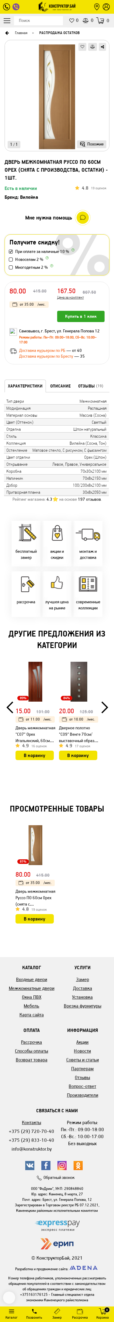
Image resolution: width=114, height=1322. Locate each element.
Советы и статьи (82, 1060)
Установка (82, 997)
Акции (82, 1042)
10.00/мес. (82, 719)
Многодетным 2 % (31, 267)
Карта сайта (31, 1015)
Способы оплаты (31, 1051)
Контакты (31, 1122)
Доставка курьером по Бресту (46, 356)
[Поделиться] (102, 47)
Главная (21, 32)
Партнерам (82, 1068)
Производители (82, 1095)
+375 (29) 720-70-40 (31, 1131)
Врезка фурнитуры (82, 1006)
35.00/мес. (33, 304)
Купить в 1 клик (81, 316)
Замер (82, 979)
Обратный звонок (58, 1177)
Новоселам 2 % (29, 259)
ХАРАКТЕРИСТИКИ (25, 386)
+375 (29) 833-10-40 (31, 1140)
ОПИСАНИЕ (60, 386)
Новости (82, 1051)
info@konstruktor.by (32, 1149)
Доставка (82, 988)
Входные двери (31, 979)
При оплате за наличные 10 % (42, 251)
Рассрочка (31, 1042)
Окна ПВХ (31, 997)
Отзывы (82, 1077)
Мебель (31, 1006)
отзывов (89, 499)
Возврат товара (31, 1060)
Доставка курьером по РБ (42, 350)
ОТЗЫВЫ (90, 386)
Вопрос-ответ (82, 1086)
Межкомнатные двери (31, 988)
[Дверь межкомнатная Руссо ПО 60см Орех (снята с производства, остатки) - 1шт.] (57, 97)
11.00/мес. (39, 719)
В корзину (34, 755)
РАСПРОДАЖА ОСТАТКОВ (59, 32)
